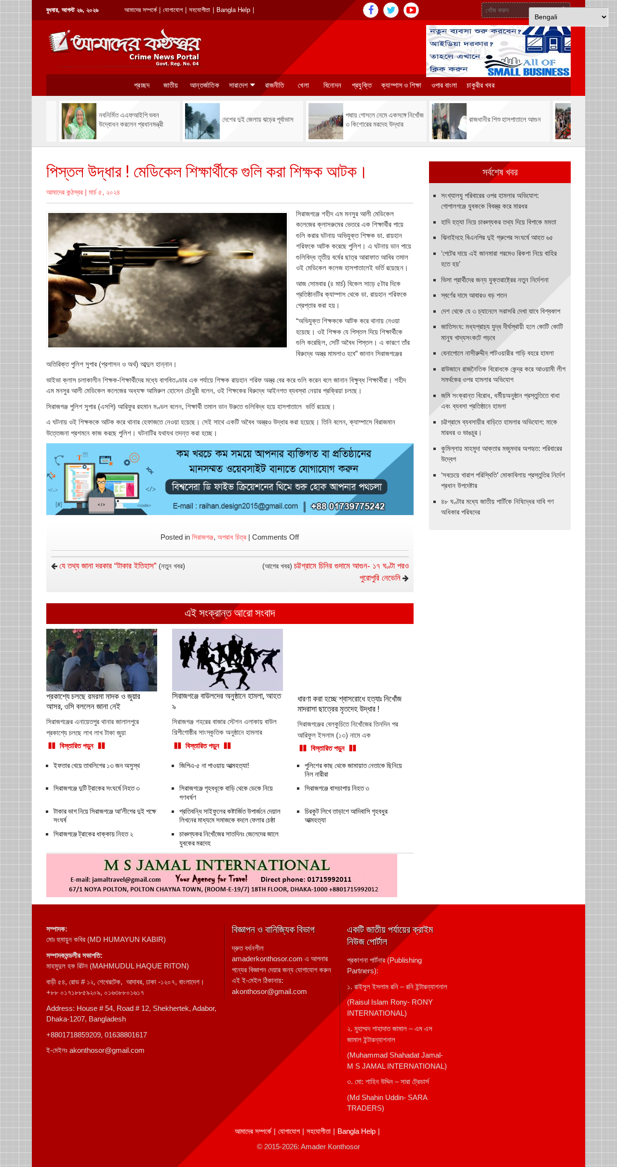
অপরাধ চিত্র (231, 537)
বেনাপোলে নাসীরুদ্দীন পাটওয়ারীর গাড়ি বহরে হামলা (497, 353)
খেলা (303, 85)
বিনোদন (332, 85)
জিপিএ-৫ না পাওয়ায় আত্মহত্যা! (214, 765)
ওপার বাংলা (444, 85)
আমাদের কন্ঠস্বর (64, 192)
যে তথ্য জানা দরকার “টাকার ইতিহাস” (108, 565)
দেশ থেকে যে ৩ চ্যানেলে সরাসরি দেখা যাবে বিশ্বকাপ (500, 311)
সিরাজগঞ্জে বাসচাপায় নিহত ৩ (337, 788)
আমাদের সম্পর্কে (140, 9)
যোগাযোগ (173, 9)
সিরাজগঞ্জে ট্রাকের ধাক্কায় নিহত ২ (93, 834)
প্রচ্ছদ (141, 85)
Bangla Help (233, 9)
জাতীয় (170, 85)
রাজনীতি (274, 85)
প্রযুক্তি (362, 85)
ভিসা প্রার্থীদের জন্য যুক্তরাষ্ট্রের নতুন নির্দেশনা (495, 280)
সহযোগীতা (199, 9)
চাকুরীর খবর (480, 85)
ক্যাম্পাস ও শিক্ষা (401, 85)
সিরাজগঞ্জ (203, 537)
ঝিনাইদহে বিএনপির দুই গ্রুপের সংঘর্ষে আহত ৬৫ (497, 237)
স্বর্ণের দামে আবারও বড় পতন (474, 295)
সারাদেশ (238, 85)
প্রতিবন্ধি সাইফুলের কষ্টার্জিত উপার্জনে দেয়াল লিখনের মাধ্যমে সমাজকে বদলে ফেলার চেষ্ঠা (230, 816)
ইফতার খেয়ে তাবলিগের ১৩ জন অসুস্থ (97, 765)
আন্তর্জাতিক (204, 85)
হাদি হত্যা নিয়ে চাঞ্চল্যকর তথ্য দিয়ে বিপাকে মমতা (498, 222)
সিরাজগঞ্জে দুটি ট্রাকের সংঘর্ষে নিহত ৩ (97, 788)
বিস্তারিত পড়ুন (77, 746)
